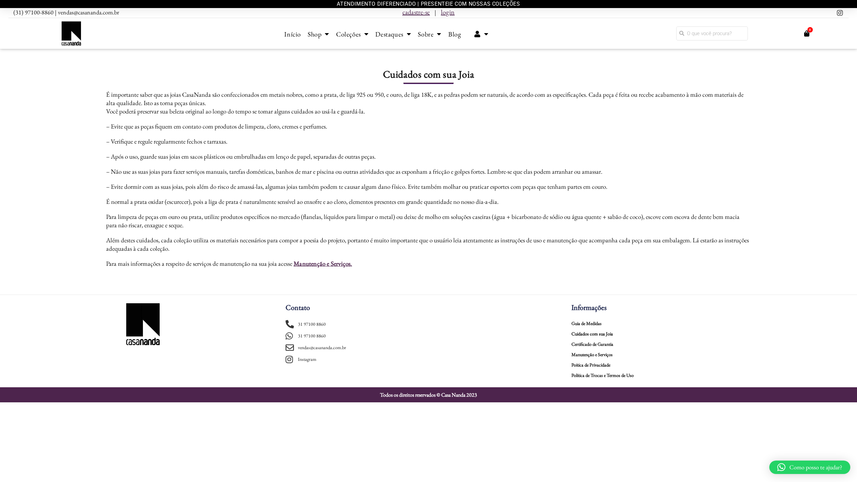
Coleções (348, 34)
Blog (454, 34)
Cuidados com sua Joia (592, 334)
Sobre (426, 34)
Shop (314, 34)
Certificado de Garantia (592, 344)
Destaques (389, 34)
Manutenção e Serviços (592, 354)
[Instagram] (840, 13)
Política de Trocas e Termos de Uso (602, 375)
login (448, 12)
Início (292, 34)
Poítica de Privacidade (590, 365)
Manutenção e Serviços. (323, 263)
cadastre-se (416, 12)
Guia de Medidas (586, 323)
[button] (809, 467)
